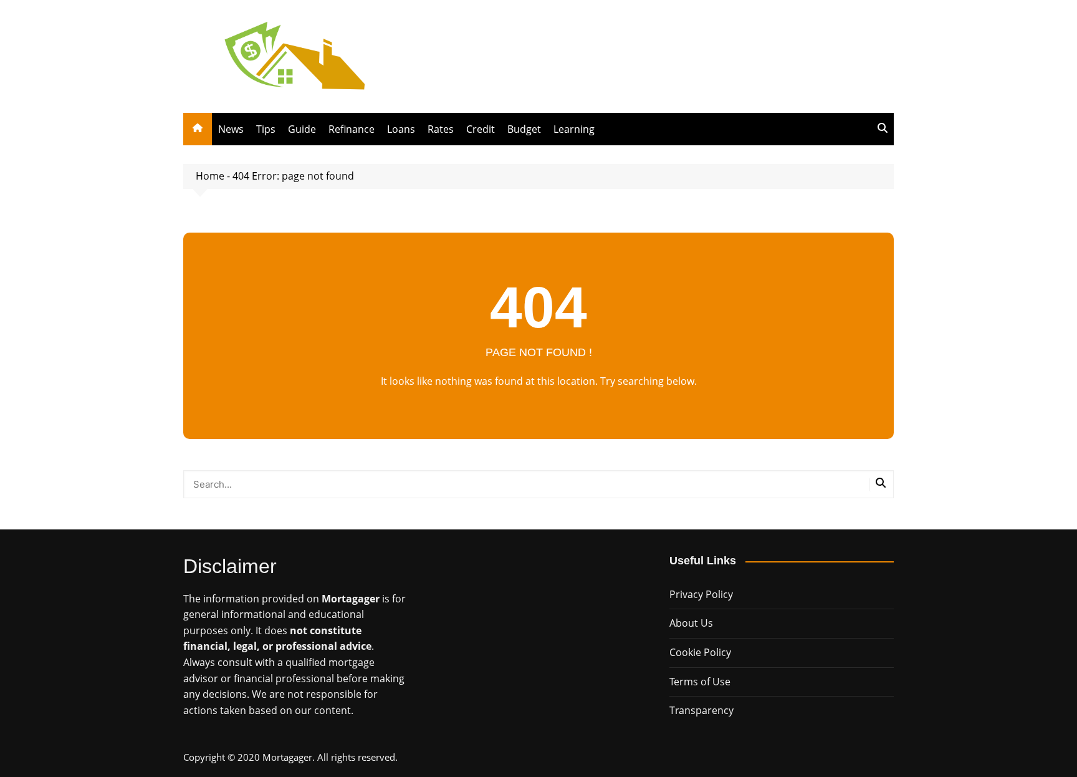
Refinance (351, 129)
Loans (401, 129)
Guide (302, 129)
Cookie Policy (700, 652)
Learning (574, 129)
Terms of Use (699, 681)
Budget (524, 129)
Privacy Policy (701, 594)
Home (210, 176)
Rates (441, 129)
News (231, 129)
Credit (480, 129)
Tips (265, 129)
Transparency (701, 710)
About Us (691, 623)
